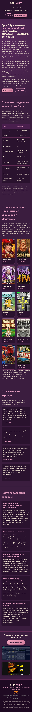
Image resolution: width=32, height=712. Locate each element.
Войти (9, 15)
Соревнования (8, 10)
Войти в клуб (20, 90)
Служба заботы (21, 8)
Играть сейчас (7, 90)
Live (14, 8)
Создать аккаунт (16, 642)
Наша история (18, 10)
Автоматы (9, 8)
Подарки (25, 10)
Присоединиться (20, 15)
